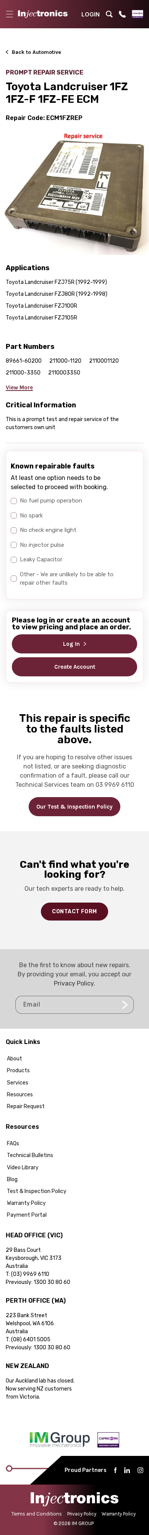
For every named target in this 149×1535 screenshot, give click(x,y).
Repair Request (26, 1106)
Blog (12, 1179)
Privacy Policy (74, 983)
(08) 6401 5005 (30, 1339)
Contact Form (74, 911)
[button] (9, 14)
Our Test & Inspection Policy (74, 806)
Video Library (23, 1167)
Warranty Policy (26, 1203)
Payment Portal (27, 1215)
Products (18, 1070)
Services (17, 1083)
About (14, 1058)
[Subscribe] (125, 1005)
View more (19, 387)
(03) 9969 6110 (30, 1274)
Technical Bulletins (30, 1155)
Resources (20, 1094)
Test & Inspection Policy (36, 1191)
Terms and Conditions (36, 1514)
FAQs (13, 1143)
